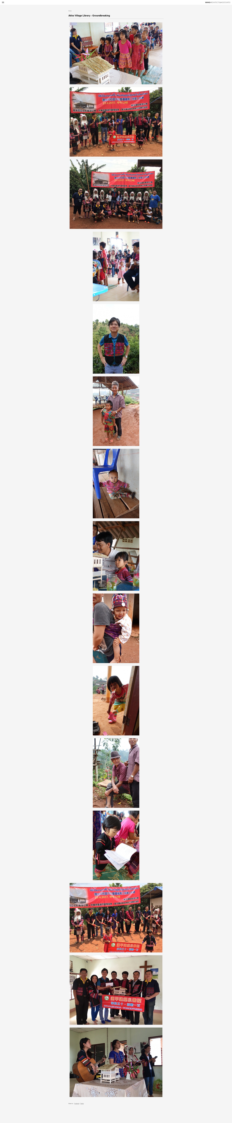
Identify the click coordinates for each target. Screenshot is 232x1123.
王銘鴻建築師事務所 (217, 2)
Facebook (76, 1103)
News (70, 11)
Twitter (82, 1103)
